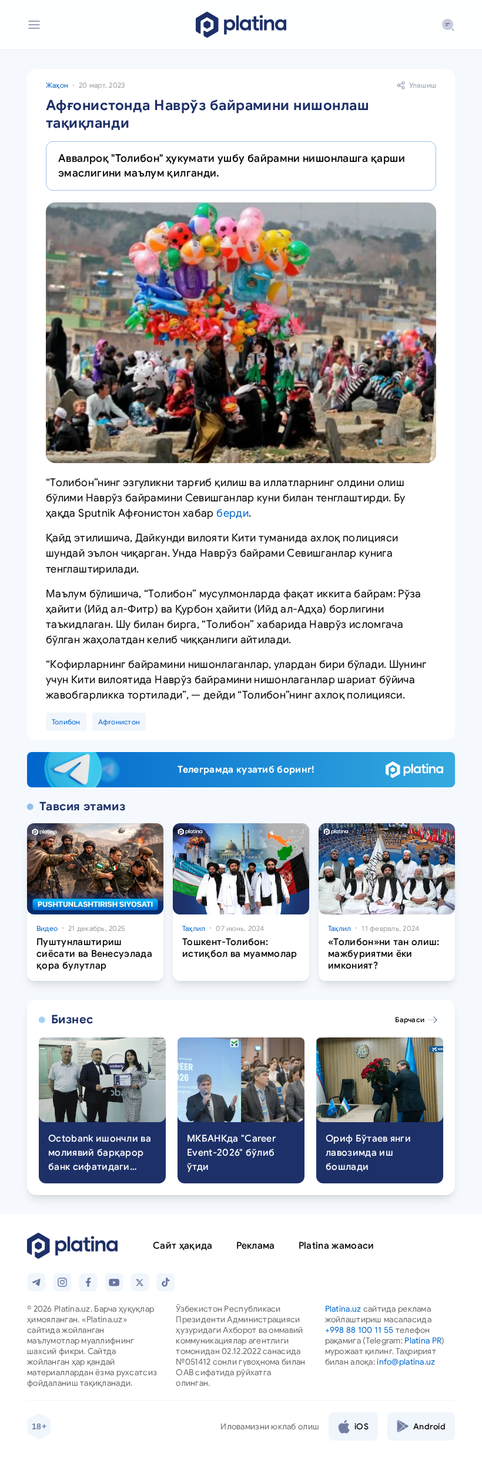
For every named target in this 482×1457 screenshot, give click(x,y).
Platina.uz (343, 1308)
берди (232, 513)
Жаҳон (57, 85)
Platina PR (422, 1340)
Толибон (66, 721)
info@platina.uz (406, 1361)
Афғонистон (119, 721)
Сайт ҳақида (183, 1246)
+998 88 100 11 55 (359, 1330)
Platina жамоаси (336, 1246)
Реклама (255, 1246)
